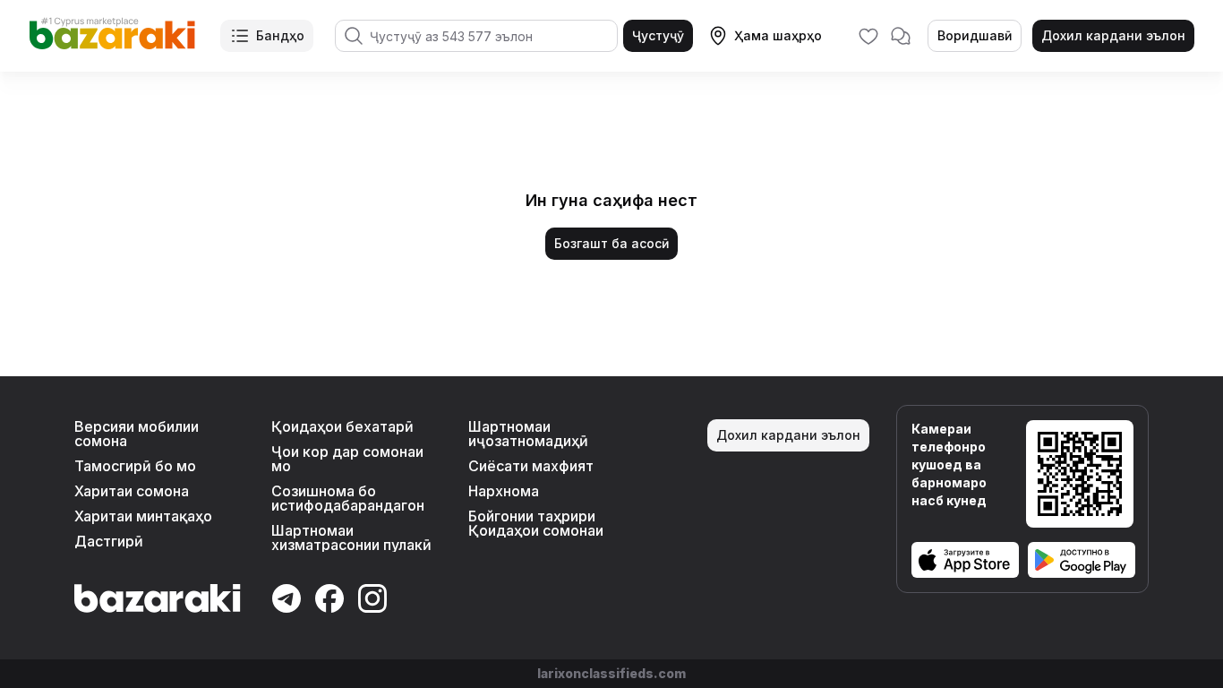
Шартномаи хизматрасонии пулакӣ (351, 537)
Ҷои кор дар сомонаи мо (347, 458)
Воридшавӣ (974, 35)
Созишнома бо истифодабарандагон (347, 498)
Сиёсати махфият (531, 466)
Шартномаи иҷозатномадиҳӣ (528, 433)
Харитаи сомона (131, 491)
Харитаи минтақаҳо (143, 516)
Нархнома (503, 491)
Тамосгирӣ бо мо (135, 466)
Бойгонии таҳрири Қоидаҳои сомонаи (535, 523)
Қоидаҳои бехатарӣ (342, 426)
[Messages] (901, 36)
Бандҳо (280, 35)
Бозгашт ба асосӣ (611, 243)
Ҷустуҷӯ (658, 35)
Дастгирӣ (108, 541)
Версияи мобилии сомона (136, 433)
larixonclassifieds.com (611, 673)
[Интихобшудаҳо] (868, 36)
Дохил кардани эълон (1113, 35)
